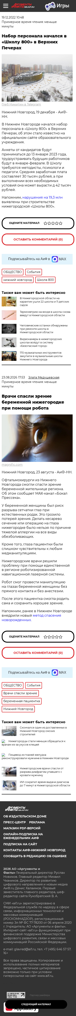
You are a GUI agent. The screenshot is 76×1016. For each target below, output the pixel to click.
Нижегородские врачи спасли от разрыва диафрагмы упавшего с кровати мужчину (42, 772)
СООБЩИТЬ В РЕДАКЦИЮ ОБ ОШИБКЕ (34, 856)
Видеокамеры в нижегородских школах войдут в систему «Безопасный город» (41, 342)
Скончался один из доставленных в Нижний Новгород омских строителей (43, 731)
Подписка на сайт (20, 844)
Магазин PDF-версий (22, 828)
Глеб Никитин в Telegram (21, 104)
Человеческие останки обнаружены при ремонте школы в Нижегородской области (44, 329)
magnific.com (12, 465)
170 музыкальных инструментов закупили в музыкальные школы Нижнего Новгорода (41, 356)
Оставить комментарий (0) (38, 239)
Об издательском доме (24, 816)
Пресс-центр (14, 822)
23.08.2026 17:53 (13, 377)
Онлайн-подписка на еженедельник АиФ (23, 836)
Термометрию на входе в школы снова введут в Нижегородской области (45, 313)
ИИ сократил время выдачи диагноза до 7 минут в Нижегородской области (45, 783)
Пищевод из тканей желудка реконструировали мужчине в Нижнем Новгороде (35, 756)
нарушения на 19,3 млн (42, 197)
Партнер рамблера (40, 995)
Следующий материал (36, 1004)
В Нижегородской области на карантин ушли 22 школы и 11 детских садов (44, 302)
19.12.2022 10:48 (13, 17)
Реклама (37, 822)
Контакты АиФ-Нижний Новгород (34, 850)
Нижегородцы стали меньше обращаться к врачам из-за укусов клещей (33, 743)
